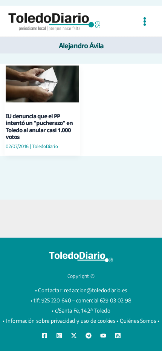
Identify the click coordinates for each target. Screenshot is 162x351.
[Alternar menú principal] (144, 22)
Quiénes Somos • (140, 320)
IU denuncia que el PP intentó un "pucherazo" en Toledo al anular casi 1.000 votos (39, 126)
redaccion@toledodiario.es (95, 290)
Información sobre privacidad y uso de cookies (60, 320)
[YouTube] (103, 336)
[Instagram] (59, 336)
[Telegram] (89, 336)
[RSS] (118, 336)
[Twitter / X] (74, 336)
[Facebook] (44, 336)
